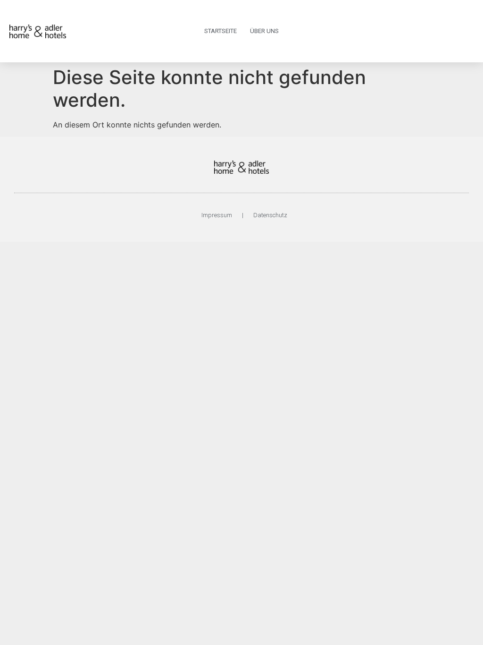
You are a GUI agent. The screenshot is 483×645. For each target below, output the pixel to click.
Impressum (216, 215)
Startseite (220, 30)
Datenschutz (270, 215)
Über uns (264, 30)
